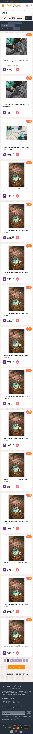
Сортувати (4, 23)
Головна (4, 10)
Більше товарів (15, 667)
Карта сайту (21, 725)
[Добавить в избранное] (30, 34)
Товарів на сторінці (7, 28)
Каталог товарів (11, 10)
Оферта (27, 725)
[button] (15, 23)
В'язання (19, 10)
